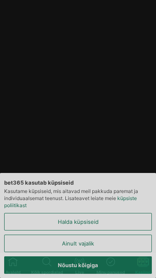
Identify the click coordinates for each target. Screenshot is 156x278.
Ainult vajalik (78, 243)
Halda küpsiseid (78, 221)
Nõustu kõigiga (78, 265)
